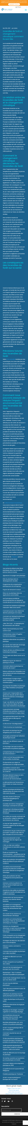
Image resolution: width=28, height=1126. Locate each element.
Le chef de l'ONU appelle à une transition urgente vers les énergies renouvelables (13, 825)
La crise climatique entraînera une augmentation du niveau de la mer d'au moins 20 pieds (13, 791)
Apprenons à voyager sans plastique (14, 575)
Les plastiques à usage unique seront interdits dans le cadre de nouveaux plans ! (13, 680)
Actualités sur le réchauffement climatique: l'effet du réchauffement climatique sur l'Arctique (14, 921)
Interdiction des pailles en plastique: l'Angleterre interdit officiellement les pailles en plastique (14, 892)
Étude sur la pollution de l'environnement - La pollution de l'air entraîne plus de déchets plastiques (14, 854)
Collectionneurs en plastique (13, 503)
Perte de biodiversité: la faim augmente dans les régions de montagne (12, 840)
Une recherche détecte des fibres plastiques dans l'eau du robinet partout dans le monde (13, 570)
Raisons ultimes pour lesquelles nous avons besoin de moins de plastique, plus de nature (14, 673)
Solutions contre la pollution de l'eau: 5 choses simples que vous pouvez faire (13, 885)
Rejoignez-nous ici (14, 4)
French (19, 7)
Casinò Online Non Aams (14, 1092)
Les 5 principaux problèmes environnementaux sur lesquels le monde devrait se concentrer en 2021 (14, 600)
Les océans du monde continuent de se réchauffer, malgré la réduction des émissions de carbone (14, 818)
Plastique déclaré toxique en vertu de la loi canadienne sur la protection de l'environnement (13, 777)
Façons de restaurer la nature (12, 590)
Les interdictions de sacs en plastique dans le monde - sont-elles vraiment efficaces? (13, 1017)
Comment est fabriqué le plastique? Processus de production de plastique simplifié (14, 618)
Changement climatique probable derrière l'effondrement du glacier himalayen (13, 811)
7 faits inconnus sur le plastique (12, 727)
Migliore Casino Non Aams (14, 1088)
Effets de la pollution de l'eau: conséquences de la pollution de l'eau (13, 877)
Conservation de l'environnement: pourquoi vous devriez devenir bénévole (13, 899)
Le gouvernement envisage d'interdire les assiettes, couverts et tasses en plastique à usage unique (14, 711)
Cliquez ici (15, 557)
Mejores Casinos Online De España (14, 1093)
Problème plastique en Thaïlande (13, 1074)
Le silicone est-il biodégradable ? (13, 724)
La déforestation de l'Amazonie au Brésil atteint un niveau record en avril (13, 784)
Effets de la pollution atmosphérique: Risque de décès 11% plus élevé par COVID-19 (14, 861)
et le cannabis (10, 359)
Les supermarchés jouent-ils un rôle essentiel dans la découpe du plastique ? (13, 718)
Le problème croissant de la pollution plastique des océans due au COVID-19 (13, 769)
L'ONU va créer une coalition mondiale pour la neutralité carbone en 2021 (14, 847)
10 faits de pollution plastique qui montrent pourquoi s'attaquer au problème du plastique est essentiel (14, 1040)
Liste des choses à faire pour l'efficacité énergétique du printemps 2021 (11, 798)
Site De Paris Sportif (14, 1090)
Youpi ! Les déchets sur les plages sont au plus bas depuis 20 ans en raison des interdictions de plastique (14, 704)
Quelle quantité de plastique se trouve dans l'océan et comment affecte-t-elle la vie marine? (13, 1047)
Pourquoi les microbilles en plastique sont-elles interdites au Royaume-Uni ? (14, 687)
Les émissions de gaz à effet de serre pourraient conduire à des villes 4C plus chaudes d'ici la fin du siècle (14, 832)
